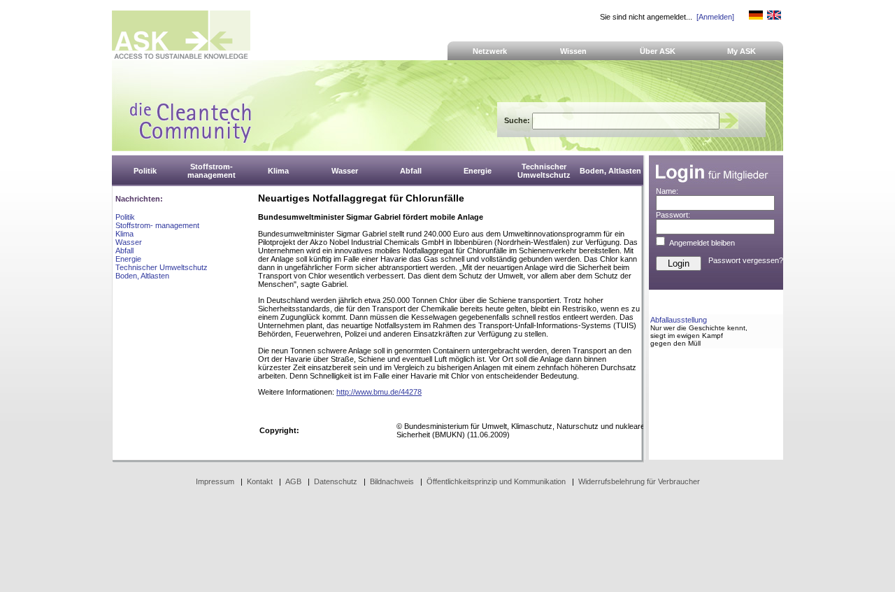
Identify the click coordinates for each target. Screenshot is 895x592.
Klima (124, 234)
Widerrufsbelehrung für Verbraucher (639, 481)
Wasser (128, 242)
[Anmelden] (715, 17)
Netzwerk (490, 51)
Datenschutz (335, 481)
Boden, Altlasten (142, 276)
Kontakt (260, 481)
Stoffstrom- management (157, 225)
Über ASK (657, 51)
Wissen (573, 51)
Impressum (215, 481)
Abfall (124, 250)
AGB (293, 481)
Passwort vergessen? (745, 260)
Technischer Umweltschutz (161, 267)
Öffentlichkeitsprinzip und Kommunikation (496, 481)
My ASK (741, 51)
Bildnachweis (392, 481)
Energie (128, 259)
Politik (125, 217)
